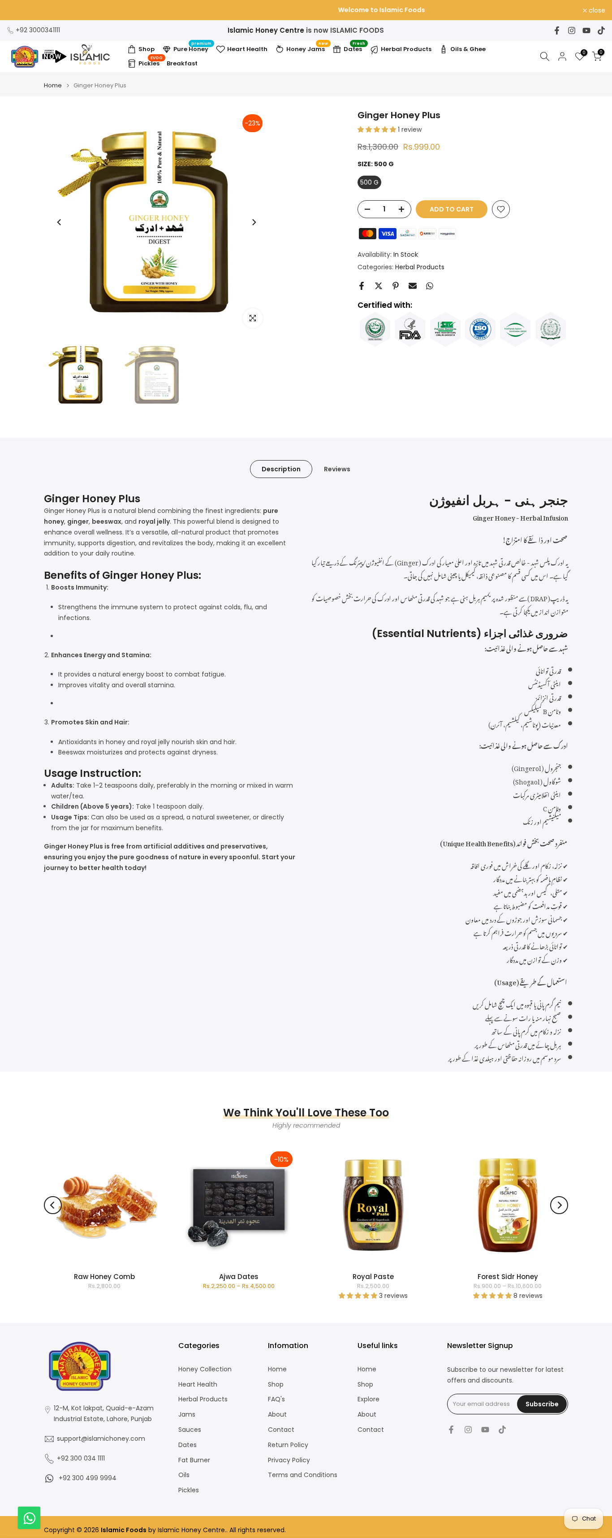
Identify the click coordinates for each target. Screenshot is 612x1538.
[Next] (254, 222)
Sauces (189, 1430)
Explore (368, 1399)
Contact (281, 1430)
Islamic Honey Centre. (192, 1530)
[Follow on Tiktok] (601, 30)
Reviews (337, 469)
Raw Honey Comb (104, 1276)
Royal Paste (373, 1276)
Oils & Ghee (468, 49)
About (277, 1414)
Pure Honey (192, 48)
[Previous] (60, 222)
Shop (146, 49)
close (20, 10)
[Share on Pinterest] (396, 286)
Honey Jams (307, 48)
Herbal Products (406, 49)
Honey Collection (205, 1369)
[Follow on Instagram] (572, 30)
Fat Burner (194, 1460)
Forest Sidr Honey (508, 1276)
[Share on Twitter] (379, 286)
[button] (378, 129)
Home (53, 85)
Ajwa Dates (239, 1276)
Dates (354, 48)
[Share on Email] (413, 286)
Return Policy (288, 1445)
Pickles (150, 62)
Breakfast (182, 63)
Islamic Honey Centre (266, 30)
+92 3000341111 (38, 30)
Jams (186, 1414)
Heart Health (247, 49)
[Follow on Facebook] (557, 30)
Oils (184, 1475)
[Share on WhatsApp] (430, 286)
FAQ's (276, 1399)
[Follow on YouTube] (586, 30)
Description (281, 469)
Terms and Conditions (302, 1475)
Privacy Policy (289, 1460)
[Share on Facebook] (362, 286)
